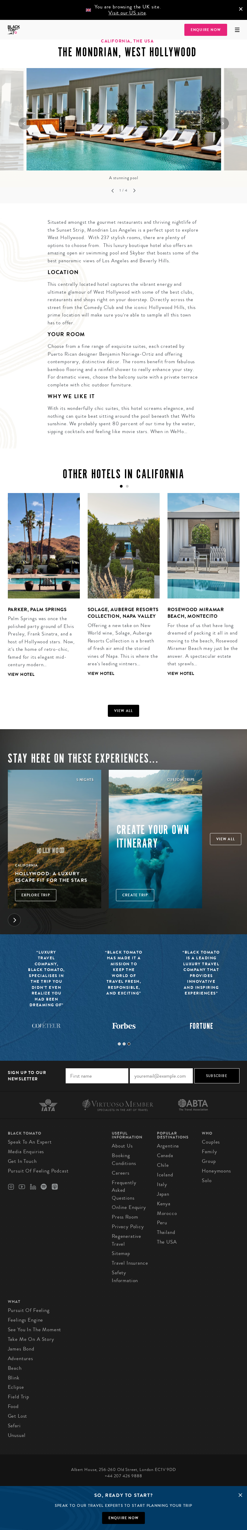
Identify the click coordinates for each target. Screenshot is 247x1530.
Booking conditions (124, 1159)
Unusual (17, 1435)
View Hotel (21, 674)
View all (123, 710)
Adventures (20, 1358)
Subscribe (216, 1076)
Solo (206, 1180)
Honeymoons (216, 1171)
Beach (15, 1368)
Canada (165, 1155)
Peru (162, 1222)
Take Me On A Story (31, 1339)
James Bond (21, 1349)
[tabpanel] (40, 590)
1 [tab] (119, 1043)
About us (122, 1146)
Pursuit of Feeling (29, 1310)
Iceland (165, 1175)
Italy (162, 1184)
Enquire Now (206, 30)
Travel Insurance (130, 1263)
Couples (211, 1142)
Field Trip (19, 1396)
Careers (121, 1173)
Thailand (166, 1232)
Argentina (168, 1146)
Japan (163, 1194)
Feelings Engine (25, 1320)
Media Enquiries (26, 1151)
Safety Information (125, 1276)
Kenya (163, 1203)
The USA (167, 1242)
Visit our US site (127, 13)
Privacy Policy (128, 1226)
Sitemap (121, 1253)
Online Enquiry (129, 1207)
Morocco (167, 1213)
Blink (14, 1378)
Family (209, 1151)
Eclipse (16, 1387)
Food (13, 1406)
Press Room (125, 1217)
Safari (14, 1425)
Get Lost (17, 1416)
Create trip (135, 895)
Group (209, 1161)
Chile (163, 1165)
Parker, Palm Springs (37, 609)
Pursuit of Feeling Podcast (38, 1171)
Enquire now (123, 1518)
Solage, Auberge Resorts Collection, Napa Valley (123, 613)
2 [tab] (124, 1043)
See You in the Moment (34, 1329)
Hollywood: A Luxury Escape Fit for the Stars (51, 877)
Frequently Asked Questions (124, 1190)
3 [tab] (128, 1043)
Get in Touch (22, 1161)
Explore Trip (35, 895)
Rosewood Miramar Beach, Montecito (195, 613)
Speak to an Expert (30, 1142)
